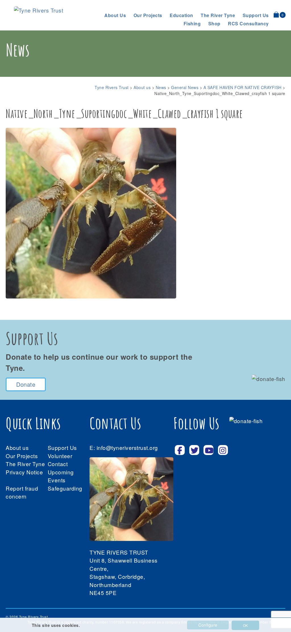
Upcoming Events (61, 476)
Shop (214, 23)
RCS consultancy (248, 23)
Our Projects (148, 15)
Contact (58, 464)
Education (181, 15)
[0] (276, 14)
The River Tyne (218, 15)
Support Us (62, 447)
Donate (25, 384)
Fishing (192, 23)
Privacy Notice (24, 472)
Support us (256, 15)
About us (115, 15)
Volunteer (60, 456)
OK (245, 625)
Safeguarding (65, 488)
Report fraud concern (22, 492)
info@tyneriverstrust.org (127, 447)
